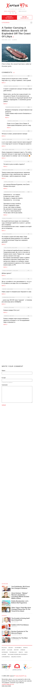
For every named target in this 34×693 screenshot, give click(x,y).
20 (13, 37)
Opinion (4, 615)
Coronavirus (6, 656)
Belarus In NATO (16, 656)
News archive (23, 11)
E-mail (3, 377)
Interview (5, 583)
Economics (18, 647)
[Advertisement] (17, 346)
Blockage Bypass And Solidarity (17, 654)
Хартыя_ (17, 6)
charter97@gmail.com (8, 684)
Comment (4, 385)
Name (3, 370)
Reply (4, 82)
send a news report (10, 11)
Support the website (9, 17)
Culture (9, 649)
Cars (26, 652)
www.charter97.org (21, 676)
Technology (13, 652)
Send (4, 405)
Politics (4, 647)
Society (10, 647)
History (16, 649)
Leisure (4, 654)
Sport (3, 649)
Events (25, 647)
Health (21, 652)
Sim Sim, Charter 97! (24, 17)
